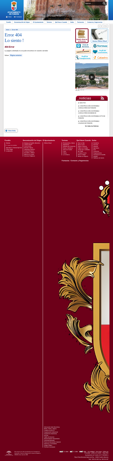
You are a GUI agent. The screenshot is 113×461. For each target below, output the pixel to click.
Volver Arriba (12, 131)
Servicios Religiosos (29, 156)
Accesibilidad (91, 451)
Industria (95, 146)
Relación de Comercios (69, 146)
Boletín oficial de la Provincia (81, 40)
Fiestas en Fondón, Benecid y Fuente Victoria (32, 143)
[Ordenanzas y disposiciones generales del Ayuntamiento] (100, 46)
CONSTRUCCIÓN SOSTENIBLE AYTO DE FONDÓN (91, 117)
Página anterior (16, 55)
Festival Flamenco (29, 151)
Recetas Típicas (28, 147)
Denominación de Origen (22, 22)
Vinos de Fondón (67, 149)
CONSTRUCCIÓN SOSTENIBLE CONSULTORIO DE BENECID (88, 112)
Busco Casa (81, 144)
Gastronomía (27, 146)
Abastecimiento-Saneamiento (52, 438)
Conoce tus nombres (12, 145)
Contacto (19, 16)
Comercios (96, 151)
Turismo (49, 22)
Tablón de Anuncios (49, 437)
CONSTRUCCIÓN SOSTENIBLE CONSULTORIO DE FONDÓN (88, 107)
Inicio (10, 16)
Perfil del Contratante (49, 447)
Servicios (95, 144)
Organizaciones (97, 153)
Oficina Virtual (47, 143)
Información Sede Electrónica (52, 427)
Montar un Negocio (83, 156)
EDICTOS (83, 103)
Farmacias (80, 22)
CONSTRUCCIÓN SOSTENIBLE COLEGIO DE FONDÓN (88, 122)
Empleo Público (48, 445)
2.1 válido (75, 451)
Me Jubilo (80, 151)
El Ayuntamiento (38, 22)
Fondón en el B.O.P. (49, 430)
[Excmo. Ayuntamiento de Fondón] (14, 14)
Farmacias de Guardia (99, 154)
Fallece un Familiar (83, 148)
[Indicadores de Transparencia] (83, 60)
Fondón (8, 22)
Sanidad (95, 156)
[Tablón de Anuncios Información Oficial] (83, 54)
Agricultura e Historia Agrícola (14, 147)
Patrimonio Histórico (29, 149)
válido (84, 451)
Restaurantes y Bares (69, 143)
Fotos (64, 151)
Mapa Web (105, 453)
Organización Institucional (51, 432)
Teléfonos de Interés (98, 158)
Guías (72, 22)
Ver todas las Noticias (92, 126)
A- (99, 26)
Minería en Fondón (29, 154)
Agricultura (96, 148)
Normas (46, 435)
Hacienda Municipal (49, 440)
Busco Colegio (82, 154)
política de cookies (96, 453)
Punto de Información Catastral (52, 442)
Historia (8, 143)
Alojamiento (66, 144)
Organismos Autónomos (50, 433)
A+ (107, 26)
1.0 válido (65, 451)
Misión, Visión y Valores (50, 428)
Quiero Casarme (82, 146)
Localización (9, 151)
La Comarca (66, 154)
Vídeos (65, 153)
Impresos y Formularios (50, 443)
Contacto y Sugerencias (94, 22)
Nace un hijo (81, 143)
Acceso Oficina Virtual (99, 41)
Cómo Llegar (9, 149)
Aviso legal (99, 451)
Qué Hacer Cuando (61, 22)
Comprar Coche (82, 153)
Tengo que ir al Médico (84, 149)
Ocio (94, 149)
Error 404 (15, 30)
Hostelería (96, 143)
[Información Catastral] (100, 58)
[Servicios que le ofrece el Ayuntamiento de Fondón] (83, 48)
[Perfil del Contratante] (100, 52)
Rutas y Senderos (68, 148)
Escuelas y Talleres (29, 152)
